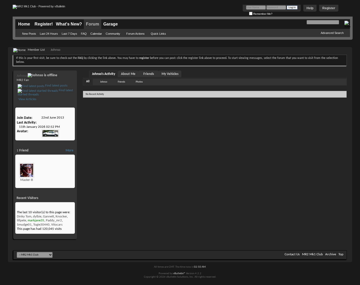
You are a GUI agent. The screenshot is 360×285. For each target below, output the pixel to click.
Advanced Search (332, 32)
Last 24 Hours (49, 33)
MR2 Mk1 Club (312, 254)
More (70, 150)
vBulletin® (179, 273)
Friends (148, 74)
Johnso (103, 82)
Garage (110, 24)
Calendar (96, 33)
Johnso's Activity (103, 74)
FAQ (84, 33)
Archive (330, 254)
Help (310, 8)
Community (113, 33)
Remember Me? (262, 13)
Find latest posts (55, 85)
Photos (139, 82)
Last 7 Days (69, 33)
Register (328, 8)
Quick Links (158, 33)
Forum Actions (135, 33)
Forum (92, 24)
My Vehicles (170, 74)
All (88, 81)
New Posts (29, 33)
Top (340, 254)
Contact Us (292, 254)
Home (24, 24)
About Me (128, 74)
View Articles (27, 99)
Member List (36, 50)
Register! (44, 24)
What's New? (69, 24)
